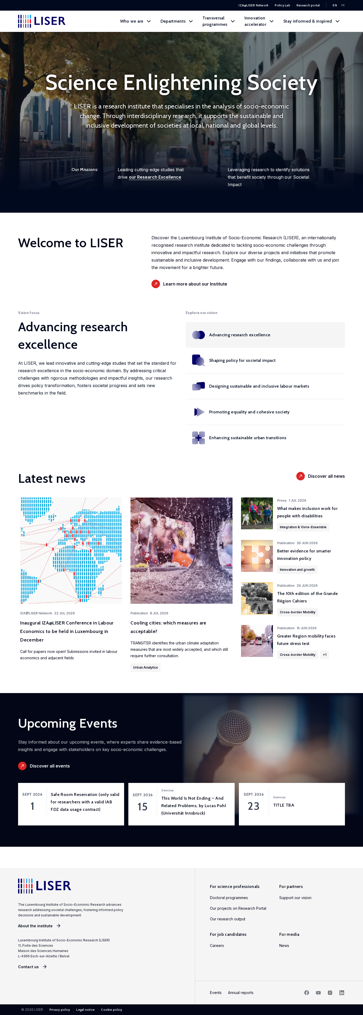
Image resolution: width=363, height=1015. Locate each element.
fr (343, 5)
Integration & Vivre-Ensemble (303, 527)
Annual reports (241, 992)
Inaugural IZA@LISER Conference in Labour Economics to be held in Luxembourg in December (66, 631)
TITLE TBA (283, 805)
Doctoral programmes (229, 897)
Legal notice (85, 1010)
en (335, 5)
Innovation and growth (297, 570)
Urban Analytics (145, 667)
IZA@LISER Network (253, 5)
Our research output (227, 919)
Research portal (308, 5)
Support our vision (295, 897)
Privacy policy (59, 1010)
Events (216, 992)
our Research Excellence (155, 177)
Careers (217, 945)
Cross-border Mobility (297, 612)
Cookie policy (111, 1010)
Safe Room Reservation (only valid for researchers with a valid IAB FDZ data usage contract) (85, 802)
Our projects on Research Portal (238, 908)
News (284, 945)
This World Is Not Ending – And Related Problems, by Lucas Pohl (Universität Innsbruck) (193, 806)
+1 (324, 655)
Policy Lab (282, 5)
